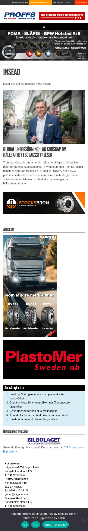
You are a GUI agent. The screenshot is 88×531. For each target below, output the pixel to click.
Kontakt (69, 2)
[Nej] (83, 520)
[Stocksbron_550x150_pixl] (44, 203)
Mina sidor (58, 2)
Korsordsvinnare (20, 2)
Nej (35, 524)
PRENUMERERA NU (40, 2)
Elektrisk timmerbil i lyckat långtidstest (34, 419)
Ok (25, 524)
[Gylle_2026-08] (44, 45)
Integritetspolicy (55, 524)
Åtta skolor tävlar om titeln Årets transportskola (39, 415)
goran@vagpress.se (16, 494)
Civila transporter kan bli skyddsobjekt (33, 410)
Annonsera (81, 2)
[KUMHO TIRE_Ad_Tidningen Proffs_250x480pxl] (30, 286)
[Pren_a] (61, 15)
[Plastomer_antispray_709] (44, 359)
